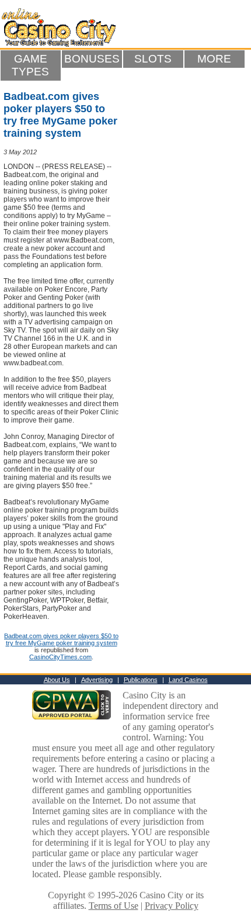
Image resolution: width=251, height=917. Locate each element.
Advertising (97, 679)
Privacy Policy (171, 906)
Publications (141, 679)
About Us (57, 679)
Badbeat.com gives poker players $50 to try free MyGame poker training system (61, 639)
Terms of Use (113, 906)
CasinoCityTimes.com (60, 656)
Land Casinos (188, 679)
